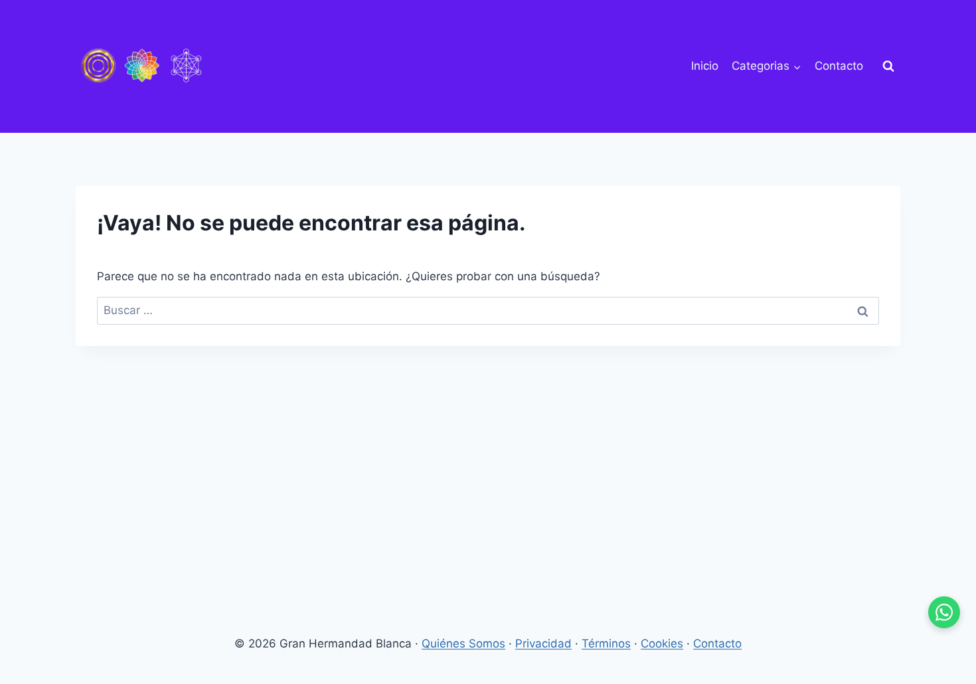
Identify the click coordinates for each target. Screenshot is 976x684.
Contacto (839, 65)
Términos (606, 643)
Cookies (662, 643)
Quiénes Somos (463, 643)
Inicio (704, 65)
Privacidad (543, 643)
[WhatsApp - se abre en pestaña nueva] (944, 612)
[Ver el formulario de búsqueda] (888, 66)
